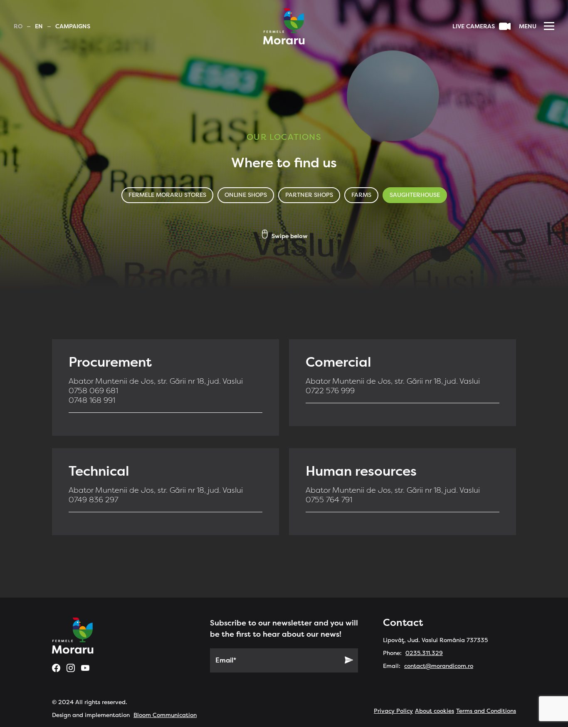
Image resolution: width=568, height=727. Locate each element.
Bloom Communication (165, 715)
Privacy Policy (393, 711)
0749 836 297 (93, 500)
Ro (18, 27)
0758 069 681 (93, 391)
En (39, 27)
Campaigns (72, 27)
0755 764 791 (329, 500)
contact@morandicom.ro (438, 666)
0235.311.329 (424, 653)
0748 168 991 (92, 400)
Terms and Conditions (486, 711)
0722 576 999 (330, 391)
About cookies (434, 711)
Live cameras (473, 26)
